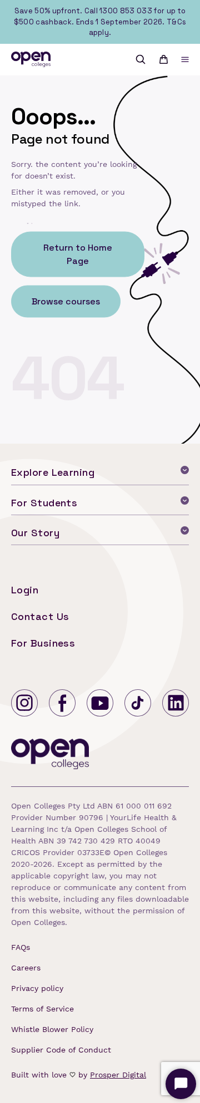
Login (24, 589)
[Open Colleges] (51, 756)
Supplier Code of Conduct (61, 1049)
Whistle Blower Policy (52, 1029)
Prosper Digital (118, 1074)
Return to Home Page (77, 253)
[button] (185, 59)
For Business (43, 643)
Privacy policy (37, 988)
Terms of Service (42, 1008)
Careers (26, 967)
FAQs (20, 947)
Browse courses (66, 301)
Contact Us (40, 616)
